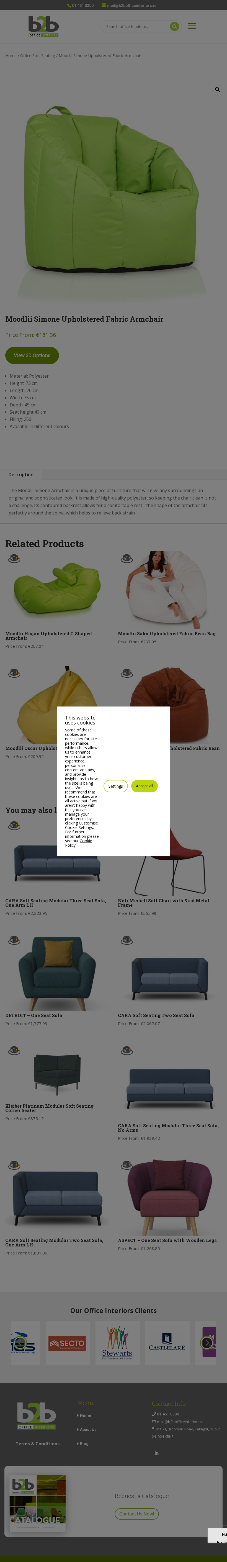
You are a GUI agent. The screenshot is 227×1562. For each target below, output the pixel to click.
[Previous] (20, 1343)
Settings (116, 786)
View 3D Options (32, 355)
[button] (218, 89)
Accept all (144, 785)
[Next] (207, 1343)
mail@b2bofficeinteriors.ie (179, 1421)
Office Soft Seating (37, 55)
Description (21, 475)
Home (11, 55)
